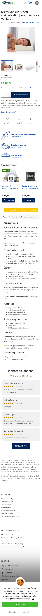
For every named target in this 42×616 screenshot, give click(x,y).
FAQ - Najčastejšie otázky (10, 517)
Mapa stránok (6, 508)
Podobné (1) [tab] (13, 217)
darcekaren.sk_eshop (12, 576)
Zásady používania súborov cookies (13, 547)
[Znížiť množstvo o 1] (9, 96)
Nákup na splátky (7, 499)
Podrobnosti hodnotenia (30, 22)
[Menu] (36, 3)
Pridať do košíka (22, 95)
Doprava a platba (7, 502)
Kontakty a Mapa (7, 514)
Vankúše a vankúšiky (20, 357)
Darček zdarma (6, 505)
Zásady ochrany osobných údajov (12, 544)
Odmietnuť (13, 612)
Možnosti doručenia (31, 88)
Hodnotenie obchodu (21, 370)
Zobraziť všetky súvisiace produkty (21, 210)
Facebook (8, 573)
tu (22, 596)
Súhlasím (21, 604)
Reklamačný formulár (8, 541)
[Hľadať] (24, 3)
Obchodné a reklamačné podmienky (13, 535)
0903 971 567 (9, 569)
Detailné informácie (8, 112)
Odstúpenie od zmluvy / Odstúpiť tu (13, 538)
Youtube (7, 580)
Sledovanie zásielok (8, 511)
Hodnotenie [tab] (23, 217)
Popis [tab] (5, 217)
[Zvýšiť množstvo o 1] (9, 93)
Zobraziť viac (21, 446)
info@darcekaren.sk (12, 566)
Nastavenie (27, 612)
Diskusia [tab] (31, 217)
